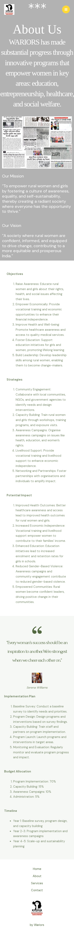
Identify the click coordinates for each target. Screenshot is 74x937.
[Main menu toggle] (66, 9)
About (37, 876)
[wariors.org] (9, 9)
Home (37, 869)
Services (37, 883)
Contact (37, 890)
